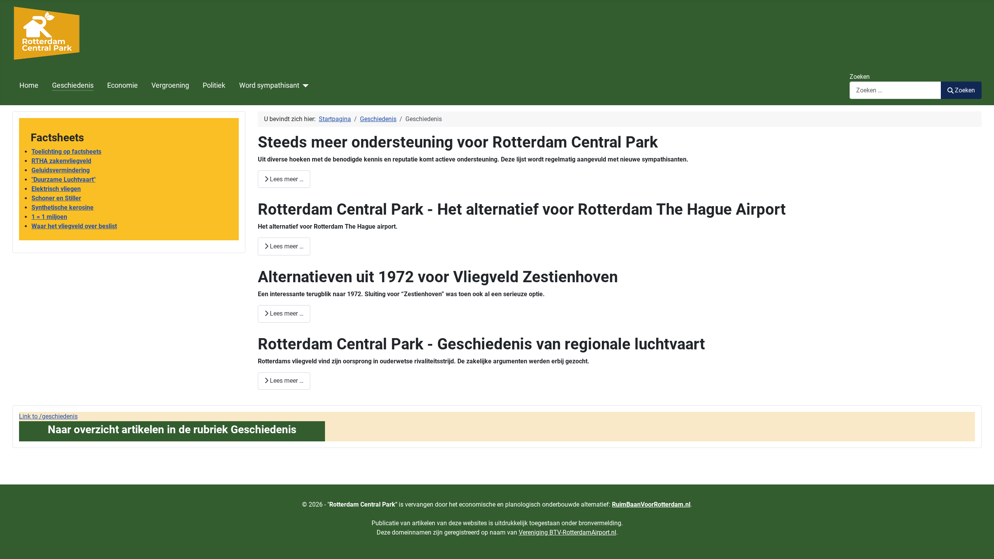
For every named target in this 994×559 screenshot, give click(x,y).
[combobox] (895, 90)
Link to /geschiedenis (48, 416)
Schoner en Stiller (56, 198)
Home (28, 85)
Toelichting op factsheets (66, 151)
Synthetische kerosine (62, 207)
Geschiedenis (73, 85)
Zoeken (860, 76)
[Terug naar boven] (980, 544)
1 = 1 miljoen (49, 216)
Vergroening (170, 85)
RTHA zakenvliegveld (61, 161)
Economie (122, 85)
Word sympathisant (269, 85)
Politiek (214, 85)
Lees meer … (286, 179)
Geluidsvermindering (60, 170)
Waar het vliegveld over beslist (74, 226)
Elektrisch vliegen (56, 189)
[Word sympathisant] (304, 85)
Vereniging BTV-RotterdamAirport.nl (567, 532)
